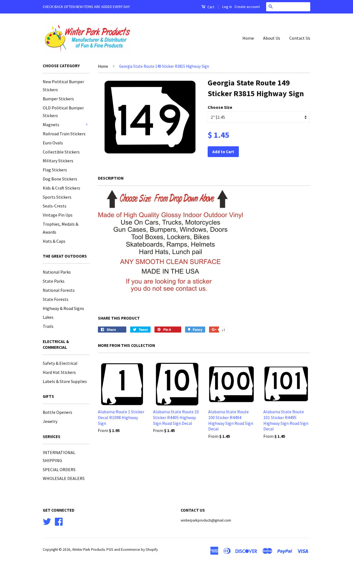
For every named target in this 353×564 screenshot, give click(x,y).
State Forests (55, 299)
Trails (48, 326)
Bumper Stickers (58, 98)
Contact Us (299, 38)
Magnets (51, 124)
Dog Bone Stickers (60, 179)
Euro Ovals (53, 142)
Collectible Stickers (61, 152)
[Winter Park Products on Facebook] (59, 521)
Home (248, 38)
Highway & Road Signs (63, 308)
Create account (247, 6)
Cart (210, 6)
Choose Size (220, 107)
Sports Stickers (57, 197)
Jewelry (50, 421)
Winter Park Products (88, 549)
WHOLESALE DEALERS (64, 478)
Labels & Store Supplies (65, 381)
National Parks (57, 272)
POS (109, 549)
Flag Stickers (55, 169)
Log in (227, 6)
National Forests (59, 290)
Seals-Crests (54, 206)
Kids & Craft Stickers (61, 188)
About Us (271, 38)
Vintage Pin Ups (58, 215)
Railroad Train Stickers (64, 133)
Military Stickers (58, 160)
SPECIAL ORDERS (59, 469)
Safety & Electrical (60, 363)
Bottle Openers (57, 412)
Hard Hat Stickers (59, 372)
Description (111, 178)
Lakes (48, 317)
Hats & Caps (54, 241)
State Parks (54, 281)
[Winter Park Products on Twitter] (47, 521)
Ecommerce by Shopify (139, 549)
